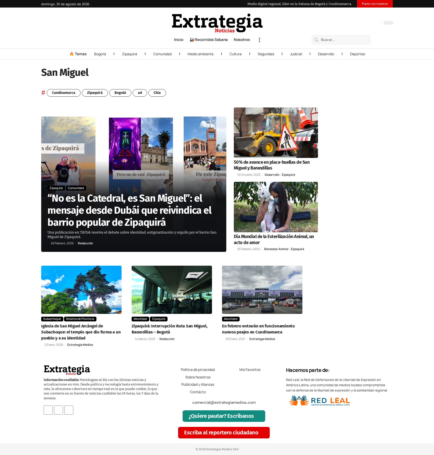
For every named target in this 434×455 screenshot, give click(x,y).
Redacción (85, 243)
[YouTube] (355, 23)
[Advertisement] (359, 182)
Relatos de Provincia (80, 319)
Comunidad (162, 53)
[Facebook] (350, 23)
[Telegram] (370, 23)
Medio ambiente (200, 53)
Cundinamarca (63, 93)
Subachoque (52, 319)
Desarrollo (326, 53)
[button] (259, 40)
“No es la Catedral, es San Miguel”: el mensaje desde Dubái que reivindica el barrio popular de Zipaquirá (129, 210)
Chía (157, 93)
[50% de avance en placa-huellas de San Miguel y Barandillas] (276, 132)
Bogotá (100, 53)
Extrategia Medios (80, 345)
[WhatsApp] (375, 23)
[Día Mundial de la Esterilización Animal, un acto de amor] (276, 207)
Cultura (236, 53)
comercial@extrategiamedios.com (224, 402)
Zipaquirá (129, 53)
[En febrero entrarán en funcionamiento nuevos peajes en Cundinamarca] (262, 290)
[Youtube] (68, 410)
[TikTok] (365, 23)
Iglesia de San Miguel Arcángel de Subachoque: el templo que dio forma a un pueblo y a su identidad (81, 332)
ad (140, 93)
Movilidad (140, 319)
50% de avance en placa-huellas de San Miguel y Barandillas (271, 165)
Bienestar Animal (276, 249)
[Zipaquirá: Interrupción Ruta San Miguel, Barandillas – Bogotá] (172, 290)
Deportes (357, 53)
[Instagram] (360, 23)
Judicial (296, 53)
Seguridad (266, 53)
